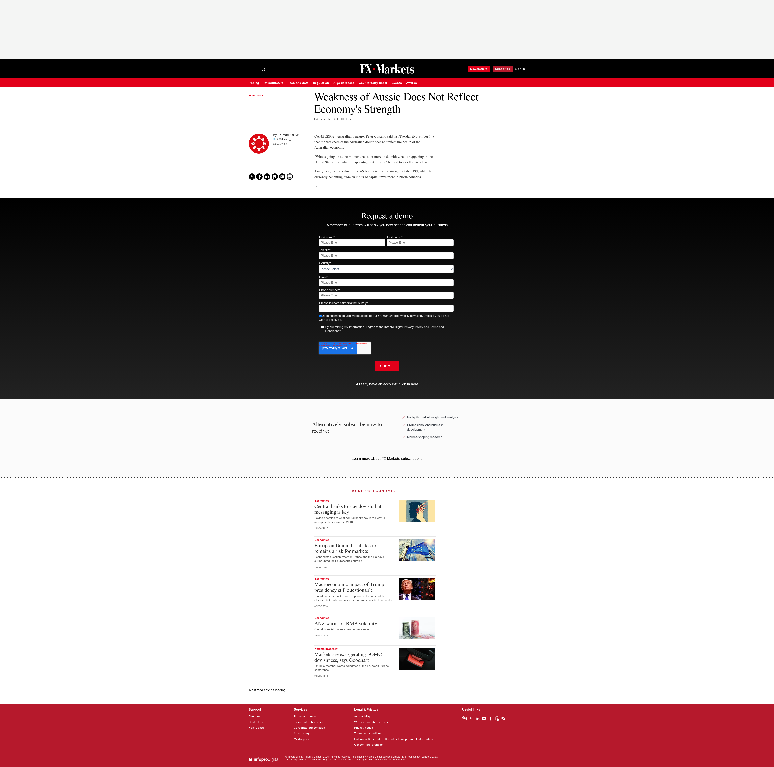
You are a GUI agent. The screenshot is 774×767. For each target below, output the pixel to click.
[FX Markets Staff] (259, 144)
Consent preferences (368, 744)
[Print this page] (290, 176)
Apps (496, 718)
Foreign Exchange (326, 648)
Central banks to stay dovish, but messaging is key (347, 508)
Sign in (520, 68)
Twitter (471, 718)
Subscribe (502, 68)
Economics (256, 95)
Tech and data (298, 83)
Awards (411, 83)
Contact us (256, 722)
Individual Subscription (309, 722)
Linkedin (477, 718)
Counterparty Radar (373, 83)
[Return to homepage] (387, 73)
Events (397, 83)
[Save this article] (275, 176)
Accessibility (362, 716)
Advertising (301, 733)
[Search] (264, 69)
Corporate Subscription (309, 727)
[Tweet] (252, 176)
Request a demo (305, 716)
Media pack (301, 739)
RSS (503, 718)
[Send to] (282, 176)
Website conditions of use (371, 722)
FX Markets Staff (289, 135)
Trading (253, 83)
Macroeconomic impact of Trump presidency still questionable (349, 587)
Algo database (343, 83)
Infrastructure (274, 83)
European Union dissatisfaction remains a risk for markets (346, 548)
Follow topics (464, 718)
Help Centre (257, 727)
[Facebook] (259, 176)
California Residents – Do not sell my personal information (393, 739)
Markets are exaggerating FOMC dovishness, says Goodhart (348, 657)
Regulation (321, 83)
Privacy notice (363, 727)
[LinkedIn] (267, 176)
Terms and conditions (368, 733)
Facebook (490, 718)
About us (254, 716)
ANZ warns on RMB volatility (345, 623)
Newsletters (479, 68)
